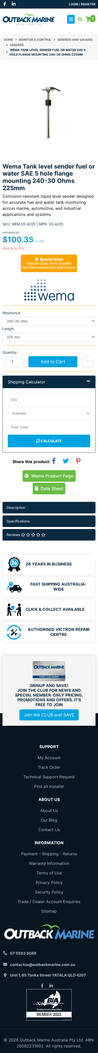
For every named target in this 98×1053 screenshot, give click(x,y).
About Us (49, 810)
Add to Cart (53, 361)
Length (8, 329)
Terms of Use (49, 872)
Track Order (49, 767)
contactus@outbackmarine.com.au (42, 964)
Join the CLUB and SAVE (49, 714)
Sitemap (49, 911)
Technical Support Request (49, 776)
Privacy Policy (49, 882)
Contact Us (49, 829)
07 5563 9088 (23, 953)
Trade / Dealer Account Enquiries (49, 901)
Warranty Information (49, 863)
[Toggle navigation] (71, 19)
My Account (49, 757)
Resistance (11, 313)
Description (16, 507)
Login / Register (82, 4)
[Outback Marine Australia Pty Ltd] (29, 18)
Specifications (18, 521)
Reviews (14, 535)
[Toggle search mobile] (78, 19)
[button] (87, 361)
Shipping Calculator (26, 381)
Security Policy (49, 892)
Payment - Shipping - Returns (49, 853)
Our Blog (49, 820)
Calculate (51, 441)
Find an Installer (49, 786)
